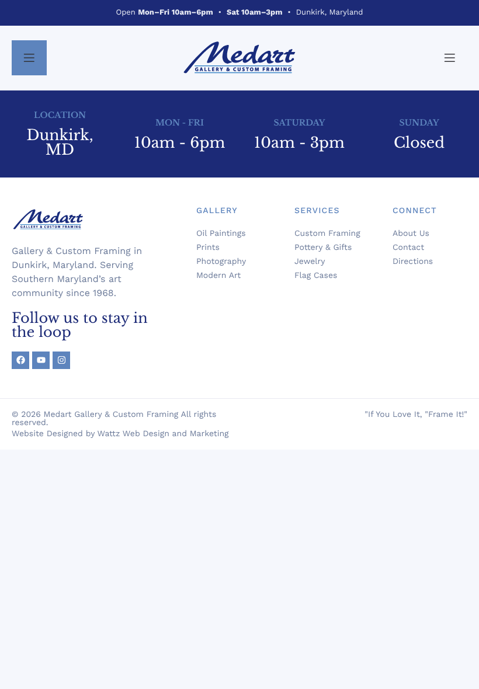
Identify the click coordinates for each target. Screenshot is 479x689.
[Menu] (29, 57)
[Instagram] (61, 360)
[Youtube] (41, 360)
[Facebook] (20, 360)
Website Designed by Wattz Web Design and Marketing (120, 434)
